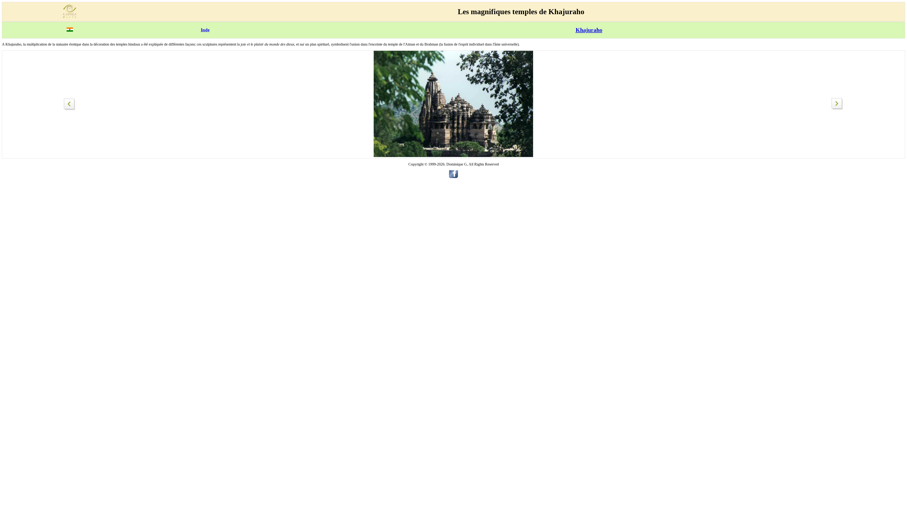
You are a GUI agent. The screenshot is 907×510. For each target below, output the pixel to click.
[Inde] (70, 30)
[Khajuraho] (70, 103)
